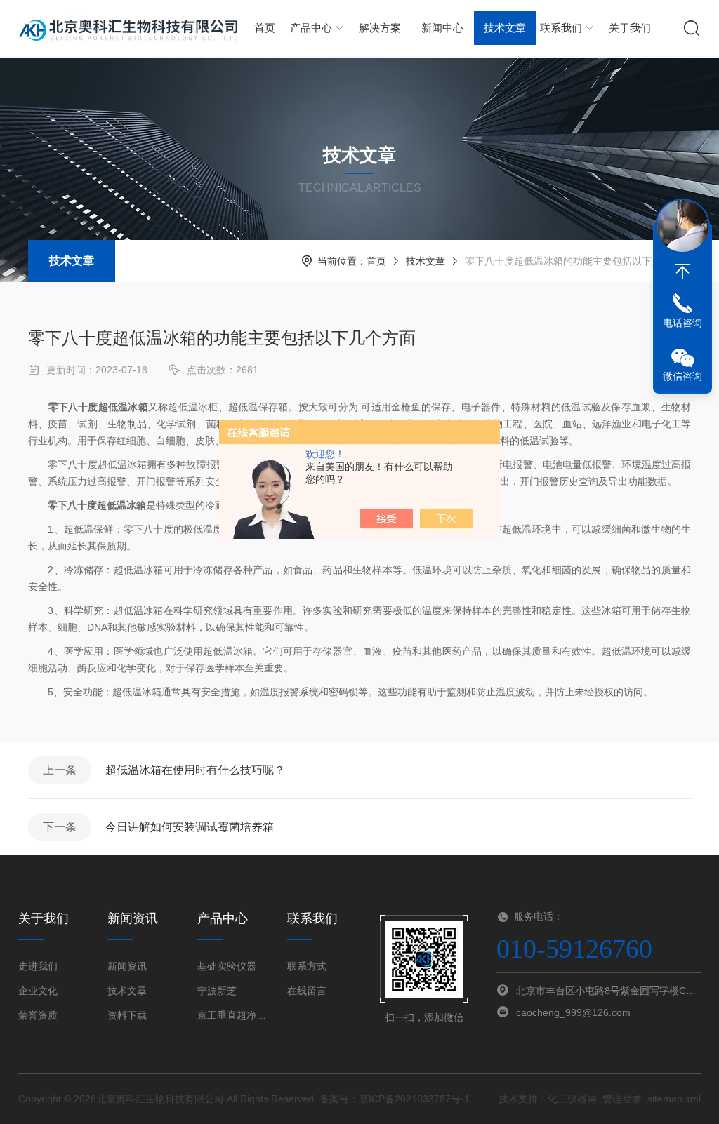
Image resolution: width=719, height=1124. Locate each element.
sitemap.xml (674, 1098)
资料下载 (127, 1015)
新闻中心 (442, 28)
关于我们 (630, 28)
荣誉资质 (38, 1015)
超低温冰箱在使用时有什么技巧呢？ (195, 770)
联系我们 (561, 28)
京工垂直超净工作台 (233, 1015)
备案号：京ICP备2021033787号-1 (394, 1098)
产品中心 (311, 28)
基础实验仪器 (226, 966)
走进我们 (38, 966)
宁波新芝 (217, 990)
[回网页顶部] (682, 271)
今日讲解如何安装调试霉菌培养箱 (189, 827)
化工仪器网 (572, 1098)
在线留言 (306, 990)
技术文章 (505, 28)
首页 (264, 28)
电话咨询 (682, 322)
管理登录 (622, 1098)
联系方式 (306, 966)
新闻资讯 (127, 966)
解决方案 (380, 28)
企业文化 (38, 990)
